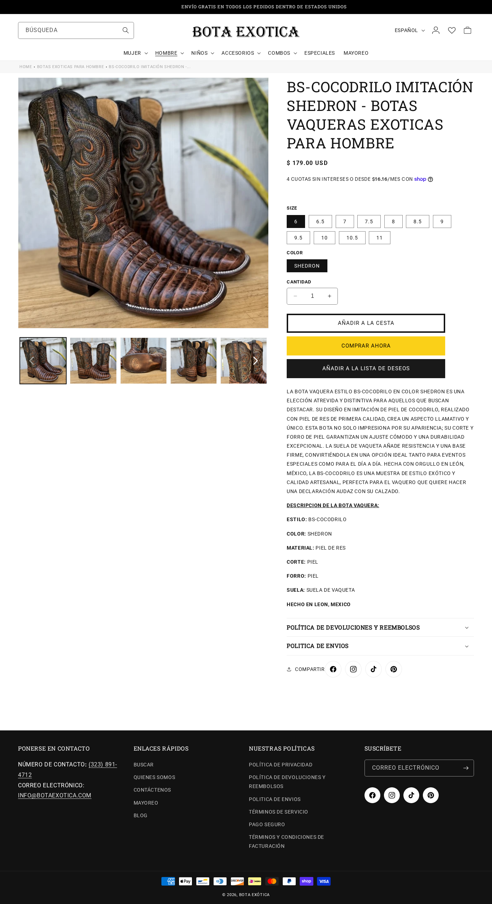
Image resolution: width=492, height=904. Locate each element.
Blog (141, 815)
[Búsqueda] (126, 30)
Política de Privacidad (280, 764)
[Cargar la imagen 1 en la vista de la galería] (43, 360)
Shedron (307, 266)
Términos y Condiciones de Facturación (286, 841)
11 (379, 238)
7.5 (369, 221)
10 (324, 238)
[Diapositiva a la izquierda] (31, 360)
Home (25, 66)
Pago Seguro (267, 824)
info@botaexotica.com (54, 795)
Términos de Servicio (278, 812)
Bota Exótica (254, 894)
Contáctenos (152, 790)
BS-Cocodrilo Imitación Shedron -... (150, 66)
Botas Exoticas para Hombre (70, 66)
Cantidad (299, 282)
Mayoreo (146, 803)
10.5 (352, 238)
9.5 (298, 238)
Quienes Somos (154, 777)
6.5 (320, 221)
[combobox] (76, 30)
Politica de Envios (275, 799)
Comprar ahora (366, 346)
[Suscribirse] (466, 768)
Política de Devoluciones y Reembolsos (287, 781)
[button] (135, 53)
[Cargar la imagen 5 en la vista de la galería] (243, 360)
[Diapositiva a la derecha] (255, 360)
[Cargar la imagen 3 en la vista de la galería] (143, 360)
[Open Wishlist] (452, 30)
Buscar (144, 764)
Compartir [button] (310, 669)
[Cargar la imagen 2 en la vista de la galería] (93, 360)
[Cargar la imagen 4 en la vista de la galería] (193, 360)
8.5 (417, 221)
